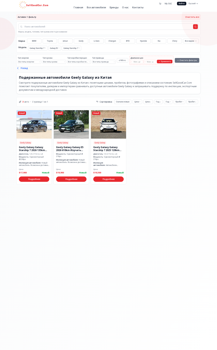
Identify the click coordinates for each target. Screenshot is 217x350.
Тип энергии (23, 58)
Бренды (114, 7)
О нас (125, 7)
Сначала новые (122, 101)
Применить (166, 61)
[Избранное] (160, 3)
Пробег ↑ (179, 101)
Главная (78, 7)
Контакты (137, 7)
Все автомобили (96, 7)
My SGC (168, 3)
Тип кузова (47, 58)
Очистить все (192, 17)
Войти (182, 3)
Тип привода (98, 58)
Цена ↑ (137, 101)
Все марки (189, 41)
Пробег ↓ (192, 101)
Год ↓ (158, 101)
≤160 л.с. (122, 60)
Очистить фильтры (188, 60)
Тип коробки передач (77, 58)
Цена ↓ (148, 101)
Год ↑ (168, 101)
